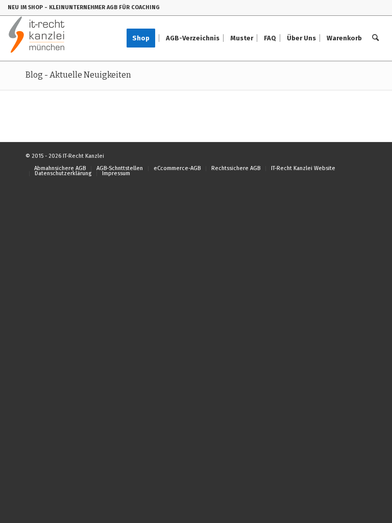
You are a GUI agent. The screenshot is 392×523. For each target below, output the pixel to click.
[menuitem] (144, 38)
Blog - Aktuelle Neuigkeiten (78, 75)
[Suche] (375, 38)
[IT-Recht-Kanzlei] (37, 38)
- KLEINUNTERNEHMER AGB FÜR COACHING (102, 7)
